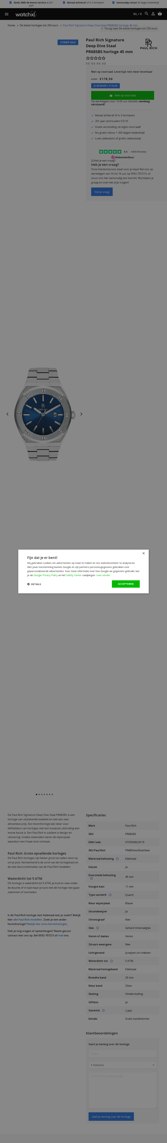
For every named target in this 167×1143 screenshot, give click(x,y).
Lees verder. (103, 575)
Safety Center (74, 575)
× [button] (143, 553)
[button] (34, 584)
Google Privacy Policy (46, 575)
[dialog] (83, 571)
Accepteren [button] (126, 583)
